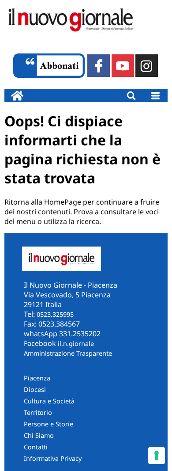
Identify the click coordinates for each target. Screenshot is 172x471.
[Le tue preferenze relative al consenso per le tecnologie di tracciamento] (156, 455)
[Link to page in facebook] (98, 65)
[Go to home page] (17, 95)
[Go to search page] (131, 95)
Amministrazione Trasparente (68, 353)
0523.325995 (55, 314)
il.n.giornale (76, 343)
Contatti (36, 447)
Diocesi (35, 389)
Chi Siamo (39, 435)
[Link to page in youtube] (123, 65)
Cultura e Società (49, 401)
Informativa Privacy (53, 458)
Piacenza (37, 378)
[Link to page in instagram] (146, 65)
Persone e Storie (48, 424)
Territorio (38, 412)
